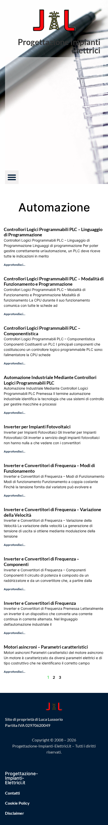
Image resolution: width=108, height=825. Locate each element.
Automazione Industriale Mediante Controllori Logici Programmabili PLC (50, 380)
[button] (12, 177)
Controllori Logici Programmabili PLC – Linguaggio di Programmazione (53, 232)
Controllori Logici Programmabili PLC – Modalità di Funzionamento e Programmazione (54, 281)
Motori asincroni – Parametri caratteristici (46, 647)
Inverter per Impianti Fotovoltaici (37, 426)
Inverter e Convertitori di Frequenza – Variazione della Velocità (52, 512)
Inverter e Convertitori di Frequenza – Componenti (41, 561)
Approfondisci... (14, 265)
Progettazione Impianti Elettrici (59, 46)
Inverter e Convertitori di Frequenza (40, 603)
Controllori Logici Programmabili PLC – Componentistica (42, 330)
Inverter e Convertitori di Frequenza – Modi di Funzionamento (49, 468)
